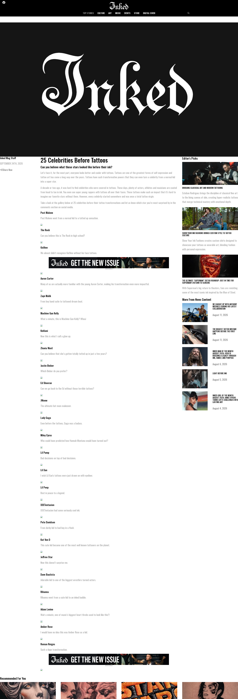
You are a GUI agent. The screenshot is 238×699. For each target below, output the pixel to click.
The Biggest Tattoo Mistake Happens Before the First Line (225, 331)
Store (136, 13)
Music (118, 13)
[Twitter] (8, 2)
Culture (101, 13)
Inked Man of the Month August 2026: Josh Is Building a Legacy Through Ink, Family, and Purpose (224, 354)
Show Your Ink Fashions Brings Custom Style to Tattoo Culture (206, 234)
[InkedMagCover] (109, 262)
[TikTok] (17, 2)
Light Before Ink (220, 373)
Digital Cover (149, 13)
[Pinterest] (14, 2)
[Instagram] (11, 2)
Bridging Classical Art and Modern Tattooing (202, 187)
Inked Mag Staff (8, 158)
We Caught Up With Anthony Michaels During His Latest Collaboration (225, 306)
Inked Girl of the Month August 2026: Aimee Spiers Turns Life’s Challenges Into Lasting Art (225, 399)
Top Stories (88, 13)
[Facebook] (3, 2)
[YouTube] (21, 2)
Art (110, 13)
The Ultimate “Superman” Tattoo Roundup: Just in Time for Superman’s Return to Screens (208, 281)
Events (127, 13)
